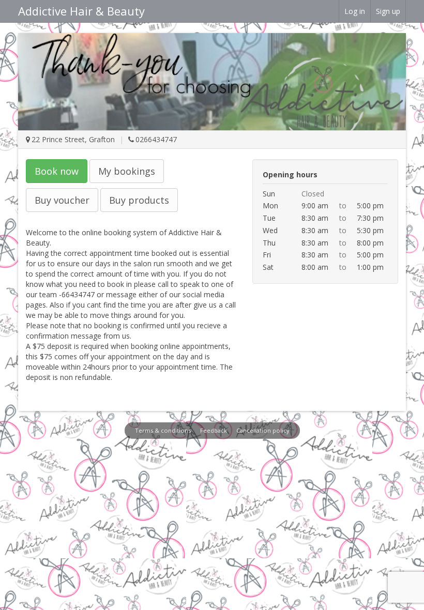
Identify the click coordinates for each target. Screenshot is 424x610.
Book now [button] (57, 171)
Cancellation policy (263, 430)
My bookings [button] (126, 171)
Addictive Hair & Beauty (81, 11)
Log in (354, 11)
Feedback (213, 430)
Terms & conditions (163, 430)
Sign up (388, 11)
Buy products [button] (139, 200)
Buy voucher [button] (62, 200)
